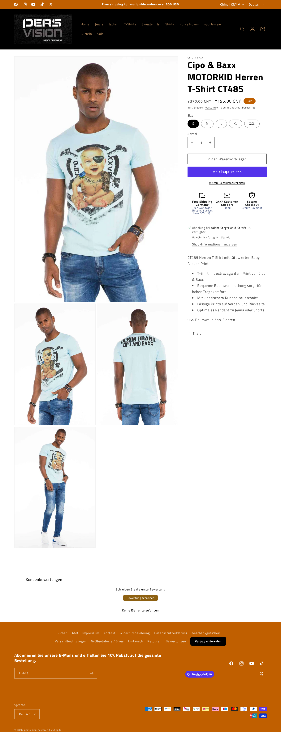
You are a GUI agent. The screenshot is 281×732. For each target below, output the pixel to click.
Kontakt (109, 633)
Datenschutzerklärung (171, 633)
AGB (75, 633)
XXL (252, 123)
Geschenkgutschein (206, 633)
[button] (242, 29)
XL (235, 123)
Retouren (154, 641)
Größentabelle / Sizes (107, 641)
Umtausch (135, 641)
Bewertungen (176, 641)
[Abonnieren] (92, 673)
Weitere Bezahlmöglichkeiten (227, 183)
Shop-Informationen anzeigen (214, 244)
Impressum (90, 633)
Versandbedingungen (71, 641)
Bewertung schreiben (140, 598)
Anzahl (192, 134)
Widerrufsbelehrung (135, 633)
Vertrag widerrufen (208, 641)
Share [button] (197, 333)
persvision (30, 730)
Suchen (62, 633)
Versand (210, 107)
